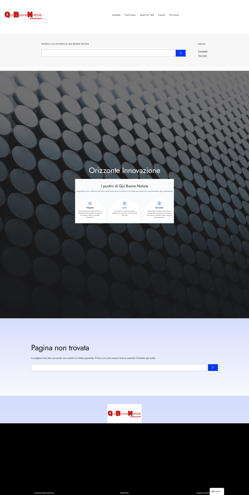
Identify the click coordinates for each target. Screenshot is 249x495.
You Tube (202, 55)
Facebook (203, 51)
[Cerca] (213, 367)
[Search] (181, 53)
